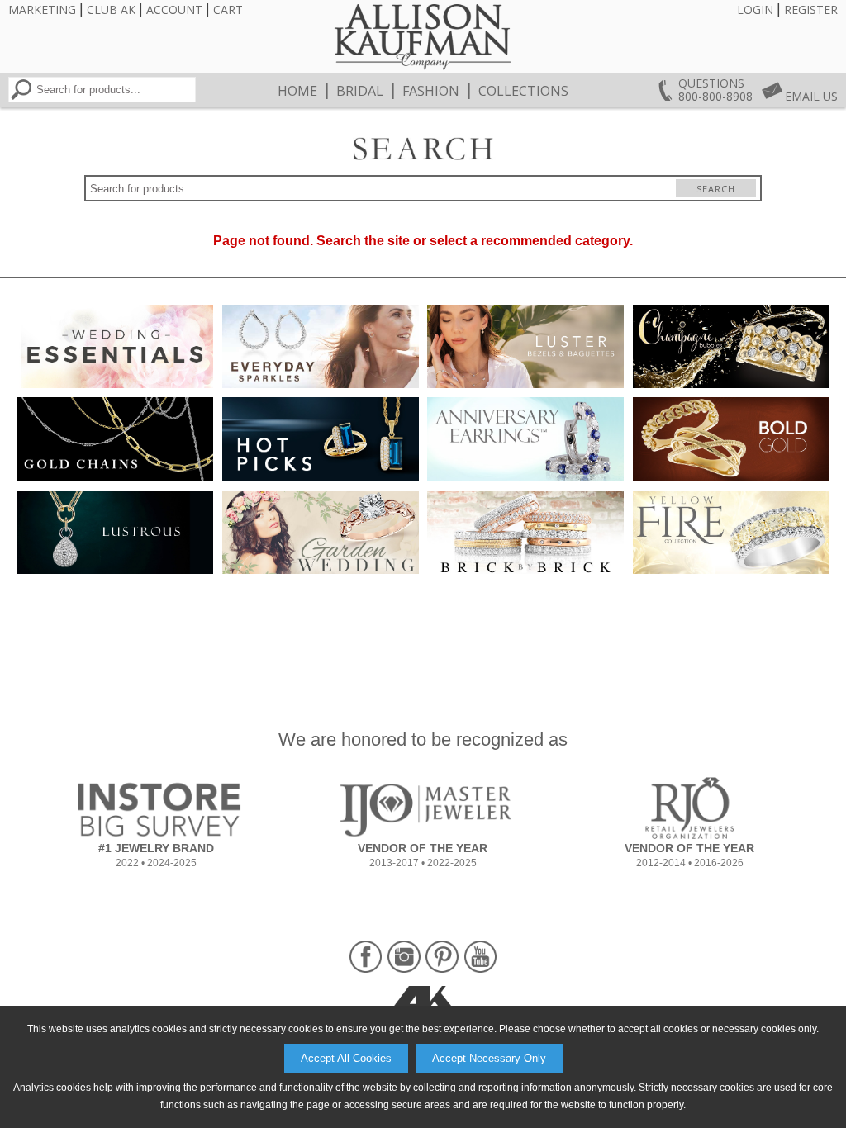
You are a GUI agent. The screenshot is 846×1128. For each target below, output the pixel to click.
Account (174, 9)
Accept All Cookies (346, 1058)
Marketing (42, 9)
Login (755, 9)
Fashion (430, 91)
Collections (523, 91)
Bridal (359, 91)
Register (811, 9)
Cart (228, 9)
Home (297, 91)
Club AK (111, 9)
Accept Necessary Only (489, 1058)
